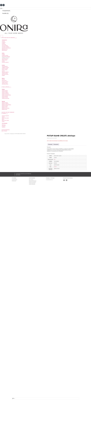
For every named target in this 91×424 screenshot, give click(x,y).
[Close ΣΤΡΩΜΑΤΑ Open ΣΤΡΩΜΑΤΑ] (7, 113)
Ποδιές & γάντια (4, 69)
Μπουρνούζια (4, 80)
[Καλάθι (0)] (1, 13)
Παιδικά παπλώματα (5, 93)
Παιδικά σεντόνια (5, 90)
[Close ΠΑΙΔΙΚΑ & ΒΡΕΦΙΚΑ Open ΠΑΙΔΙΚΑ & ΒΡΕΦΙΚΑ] (10, 87)
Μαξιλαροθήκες (4, 50)
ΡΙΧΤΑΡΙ (55, 166)
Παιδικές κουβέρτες (5, 92)
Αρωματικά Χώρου (5, 58)
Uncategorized (12, 133)
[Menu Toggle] (1, 36)
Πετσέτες (3, 79)
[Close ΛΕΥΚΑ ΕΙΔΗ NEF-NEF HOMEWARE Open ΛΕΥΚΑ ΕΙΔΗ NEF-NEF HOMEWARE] (16, 37)
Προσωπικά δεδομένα (32, 180)
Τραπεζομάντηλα (5, 66)
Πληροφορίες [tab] (56, 144)
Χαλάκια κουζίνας (5, 73)
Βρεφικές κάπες (4, 109)
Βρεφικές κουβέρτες (5, 103)
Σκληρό (3, 121)
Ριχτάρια (3, 54)
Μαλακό (3, 116)
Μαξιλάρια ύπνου (5, 49)
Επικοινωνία (14, 180)
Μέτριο (3, 119)
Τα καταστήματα (14, 179)
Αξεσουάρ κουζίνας (5, 74)
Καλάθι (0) (5, 13)
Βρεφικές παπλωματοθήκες (6, 104)
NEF (54, 159)
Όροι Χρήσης (31, 179)
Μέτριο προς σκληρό (5, 120)
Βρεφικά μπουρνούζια (5, 108)
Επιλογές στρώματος (5, 115)
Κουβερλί (3, 43)
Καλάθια (3, 61)
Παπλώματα (4, 44)
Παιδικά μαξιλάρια (5, 96)
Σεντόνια (3, 41)
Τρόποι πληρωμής (32, 184)
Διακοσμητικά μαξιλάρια (6, 56)
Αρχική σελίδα (7, 133)
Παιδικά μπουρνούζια (5, 98)
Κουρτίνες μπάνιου (5, 81)
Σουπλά (3, 70)
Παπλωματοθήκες (5, 45)
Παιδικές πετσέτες (5, 97)
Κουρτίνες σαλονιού (5, 62)
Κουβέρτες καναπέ (5, 55)
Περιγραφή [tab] (50, 144)
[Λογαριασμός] (1, 10)
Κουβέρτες (3, 42)
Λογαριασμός (6, 10)
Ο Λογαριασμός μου (49, 179)
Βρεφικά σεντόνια (5, 102)
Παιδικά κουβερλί (5, 91)
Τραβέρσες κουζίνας (5, 67)
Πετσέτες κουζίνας (5, 68)
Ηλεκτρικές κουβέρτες (5, 46)
